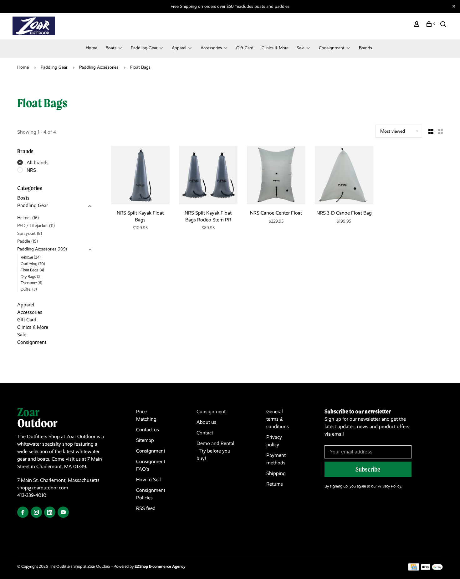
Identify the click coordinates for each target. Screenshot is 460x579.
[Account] (417, 24)
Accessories (211, 47)
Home (91, 47)
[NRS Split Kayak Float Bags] (140, 176)
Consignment (332, 47)
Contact (205, 433)
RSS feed (146, 508)
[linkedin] (49, 513)
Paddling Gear (144, 47)
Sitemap (145, 440)
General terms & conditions (277, 418)
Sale (300, 47)
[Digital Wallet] (432, 569)
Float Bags (140, 67)
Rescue (31, 257)
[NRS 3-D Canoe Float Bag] (344, 176)
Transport (31, 282)
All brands (38, 163)
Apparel (179, 47)
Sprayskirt (29, 233)
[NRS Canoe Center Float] (276, 176)
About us (206, 422)
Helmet (28, 217)
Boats (110, 47)
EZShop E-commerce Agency (160, 566)
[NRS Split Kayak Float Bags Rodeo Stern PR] (208, 176)
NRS (31, 170)
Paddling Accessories (98, 67)
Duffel (29, 289)
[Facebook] (22, 513)
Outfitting (33, 263)
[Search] (443, 24)
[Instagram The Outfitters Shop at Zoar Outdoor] (36, 513)
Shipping (276, 473)
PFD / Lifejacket (36, 225)
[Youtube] (63, 513)
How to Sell (148, 479)
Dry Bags (31, 276)
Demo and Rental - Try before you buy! (215, 450)
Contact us (147, 430)
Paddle (27, 241)
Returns (274, 484)
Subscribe (368, 469)
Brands (365, 47)
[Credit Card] (413, 569)
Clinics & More (275, 47)
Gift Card (244, 47)
